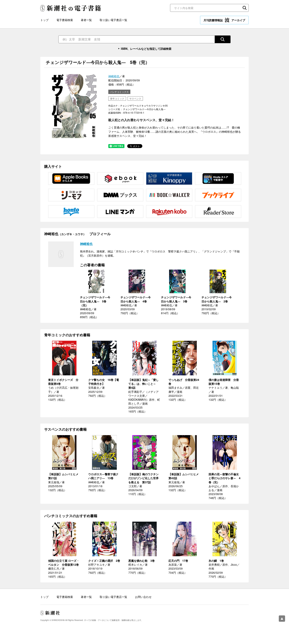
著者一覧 (86, 20)
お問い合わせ (143, 597)
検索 (244, 8)
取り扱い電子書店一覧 (113, 20)
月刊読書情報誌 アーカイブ (224, 20)
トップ (44, 20)
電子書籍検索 (64, 20)
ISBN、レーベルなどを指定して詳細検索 (146, 49)
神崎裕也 (113, 76)
